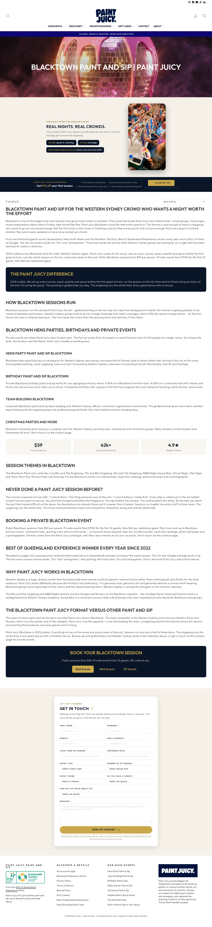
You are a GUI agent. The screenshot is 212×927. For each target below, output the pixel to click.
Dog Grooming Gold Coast (70, 904)
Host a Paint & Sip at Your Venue (124, 904)
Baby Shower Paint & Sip (120, 885)
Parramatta (154, 364)
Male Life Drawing (53, 476)
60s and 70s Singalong (127, 473)
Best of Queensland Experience (72, 900)
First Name (67, 726)
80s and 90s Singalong (69, 473)
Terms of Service (65, 885)
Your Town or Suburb (73, 751)
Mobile (65, 738)
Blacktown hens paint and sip (23, 360)
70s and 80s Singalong (98, 473)
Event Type (66, 763)
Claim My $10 (162, 183)
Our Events (55, 26)
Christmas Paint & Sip (118, 890)
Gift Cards (125, 26)
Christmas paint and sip (33, 429)
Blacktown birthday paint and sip (35, 383)
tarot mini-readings (129, 476)
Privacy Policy (64, 880)
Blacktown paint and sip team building (42, 406)
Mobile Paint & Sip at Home (121, 895)
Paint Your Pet (27, 476)
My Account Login (66, 871)
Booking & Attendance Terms (71, 876)
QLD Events (83, 669)
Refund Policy (64, 890)
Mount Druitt (138, 364)
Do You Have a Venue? (120, 776)
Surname (113, 726)
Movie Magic (180, 473)
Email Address (116, 738)
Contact (143, 26)
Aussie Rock (164, 473)
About (158, 26)
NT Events (130, 669)
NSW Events (107, 669)
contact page (63, 432)
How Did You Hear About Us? (76, 789)
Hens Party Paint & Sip (119, 871)
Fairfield (183, 364)
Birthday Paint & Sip (118, 880)
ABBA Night (149, 473)
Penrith (167, 364)
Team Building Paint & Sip (120, 876)
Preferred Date (116, 751)
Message (66, 801)
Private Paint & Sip (117, 900)
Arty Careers (63, 895)
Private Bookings (101, 26)
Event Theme (67, 776)
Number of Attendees (119, 763)
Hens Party (76, 26)
